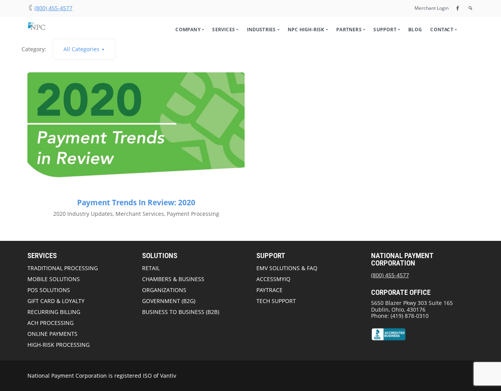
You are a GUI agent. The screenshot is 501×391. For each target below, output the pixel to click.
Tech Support (276, 301)
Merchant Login (431, 8)
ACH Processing (50, 322)
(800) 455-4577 (53, 8)
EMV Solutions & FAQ (286, 268)
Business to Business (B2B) (180, 312)
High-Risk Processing (58, 344)
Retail (151, 268)
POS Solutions (48, 290)
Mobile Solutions (53, 279)
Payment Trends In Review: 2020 (136, 202)
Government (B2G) (168, 301)
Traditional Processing (62, 268)
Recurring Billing (53, 312)
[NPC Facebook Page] (457, 8)
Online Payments (52, 333)
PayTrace (269, 290)
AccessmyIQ (273, 279)
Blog (415, 29)
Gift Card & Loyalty (56, 301)
